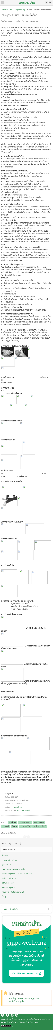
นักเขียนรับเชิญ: (11, 810)
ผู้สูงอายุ (36, 999)
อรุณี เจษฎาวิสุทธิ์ (23, 810)
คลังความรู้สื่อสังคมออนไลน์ (13, 892)
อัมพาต (14, 826)
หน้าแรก (5, 10)
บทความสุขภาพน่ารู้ (17, 10)
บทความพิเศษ (16, 807)
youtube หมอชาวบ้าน (16, 1015)
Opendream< (34, 1022)
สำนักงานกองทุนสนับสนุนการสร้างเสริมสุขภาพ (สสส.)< (28, 1019)
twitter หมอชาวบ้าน (12, 1015)
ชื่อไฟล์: (8, 797)
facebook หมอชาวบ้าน (7, 1015)
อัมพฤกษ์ (5, 826)
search (50, 2)
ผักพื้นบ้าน (13, 1001)
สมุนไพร (21, 1001)
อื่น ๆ (4, 897)
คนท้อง (20, 999)
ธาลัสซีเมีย (28, 999)
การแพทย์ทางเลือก (9, 860)
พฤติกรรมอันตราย (9, 878)
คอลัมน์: (8, 807)
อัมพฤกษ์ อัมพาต (25, 823)
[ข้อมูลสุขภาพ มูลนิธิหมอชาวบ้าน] (27, 2)
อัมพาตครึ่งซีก (25, 826)
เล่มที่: (23, 800)
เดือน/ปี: (8, 804)
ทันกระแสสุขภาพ (9, 887)
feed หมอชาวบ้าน (2, 1015)
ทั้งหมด (5, 855)
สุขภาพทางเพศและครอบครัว (13, 869)
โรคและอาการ (8, 883)
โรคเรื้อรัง (12, 823)
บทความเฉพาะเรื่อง (11, 909)
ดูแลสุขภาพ (6, 865)
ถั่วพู (14, 999)
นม (10, 999)
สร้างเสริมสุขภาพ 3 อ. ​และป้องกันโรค (17, 874)
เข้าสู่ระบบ (46, 2)
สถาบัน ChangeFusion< (9, 1022)
